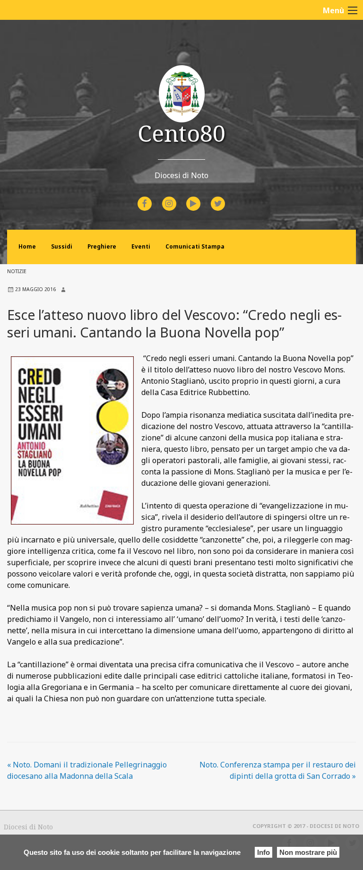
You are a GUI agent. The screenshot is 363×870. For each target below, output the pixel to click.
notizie (16, 271)
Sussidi (61, 246)
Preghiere (101, 246)
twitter (225, 197)
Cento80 (181, 133)
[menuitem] (146, 204)
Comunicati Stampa (195, 246)
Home (27, 246)
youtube (201, 197)
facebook (153, 197)
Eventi (140, 246)
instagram (177, 197)
